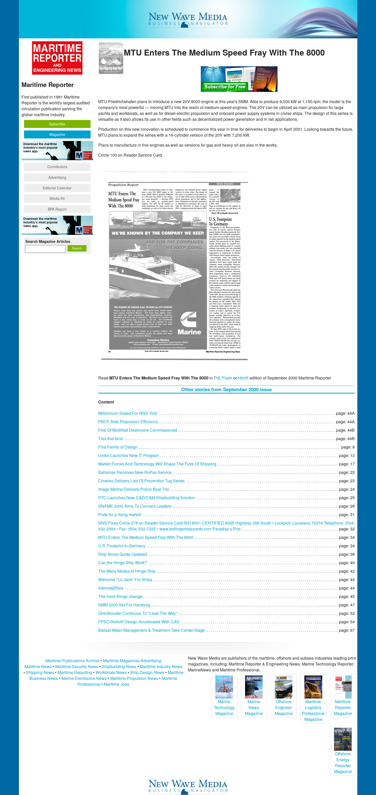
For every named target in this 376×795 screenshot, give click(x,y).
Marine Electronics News (84, 678)
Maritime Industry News (161, 666)
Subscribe (57, 123)
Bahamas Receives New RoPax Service (135, 472)
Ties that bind (110, 438)
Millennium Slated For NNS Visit (127, 413)
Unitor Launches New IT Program (128, 455)
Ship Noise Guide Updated (122, 554)
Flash (227, 378)
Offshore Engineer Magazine (284, 707)
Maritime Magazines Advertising (132, 660)
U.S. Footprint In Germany (121, 546)
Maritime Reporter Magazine (343, 707)
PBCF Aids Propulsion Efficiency (128, 421)
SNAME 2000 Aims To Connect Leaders (134, 506)
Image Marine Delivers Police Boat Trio (133, 489)
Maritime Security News (76, 666)
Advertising (57, 177)
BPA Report (57, 209)
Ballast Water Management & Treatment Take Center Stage (151, 630)
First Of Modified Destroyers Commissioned (137, 430)
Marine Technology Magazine (224, 707)
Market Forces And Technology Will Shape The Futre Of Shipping (157, 464)
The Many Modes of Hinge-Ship (127, 571)
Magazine (57, 134)
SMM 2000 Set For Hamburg (124, 605)
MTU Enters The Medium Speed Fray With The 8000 (145, 537)
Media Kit (57, 198)
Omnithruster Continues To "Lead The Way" (137, 613)
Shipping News (40, 672)
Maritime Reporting (75, 672)
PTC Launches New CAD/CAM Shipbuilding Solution (146, 497)
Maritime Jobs (116, 684)
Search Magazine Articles (47, 241)
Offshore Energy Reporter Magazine (343, 762)
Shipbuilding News (119, 666)
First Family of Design (118, 447)
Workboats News (111, 672)
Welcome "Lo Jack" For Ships (125, 579)
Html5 (243, 378)
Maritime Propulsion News (134, 678)
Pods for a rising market (119, 514)
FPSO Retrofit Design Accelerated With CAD (139, 622)
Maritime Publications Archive (72, 660)
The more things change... (121, 596)
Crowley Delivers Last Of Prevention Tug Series (141, 481)
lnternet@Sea (110, 588)
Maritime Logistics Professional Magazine (313, 710)
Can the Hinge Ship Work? (122, 562)
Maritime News (38, 666)
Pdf (217, 378)
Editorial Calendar (57, 187)
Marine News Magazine (254, 707)
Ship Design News (147, 672)
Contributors (57, 166)
